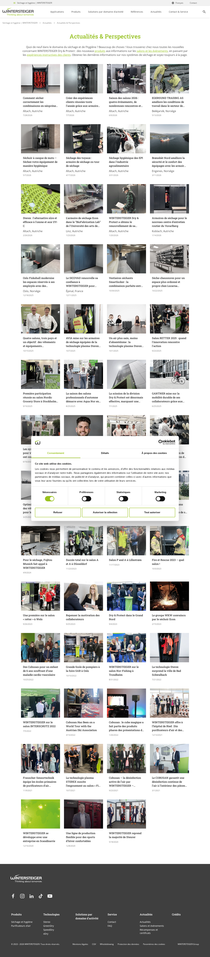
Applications (57, 11)
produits (100, 51)
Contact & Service (178, 11)
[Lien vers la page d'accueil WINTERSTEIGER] (18, 12)
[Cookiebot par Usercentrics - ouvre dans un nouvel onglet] (161, 442)
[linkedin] (31, 896)
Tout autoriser (152, 512)
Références (137, 11)
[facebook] (13, 896)
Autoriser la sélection (105, 512)
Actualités (156, 11)
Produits (76, 11)
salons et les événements (152, 51)
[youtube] (49, 896)
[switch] (86, 498)
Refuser (57, 512)
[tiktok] (40, 896)
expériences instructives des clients (49, 55)
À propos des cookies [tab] (154, 453)
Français (179, 2)
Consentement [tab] (55, 453)
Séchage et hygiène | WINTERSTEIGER (34, 2)
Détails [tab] (105, 453)
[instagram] (22, 896)
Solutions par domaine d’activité (105, 11)
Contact (193, 2)
